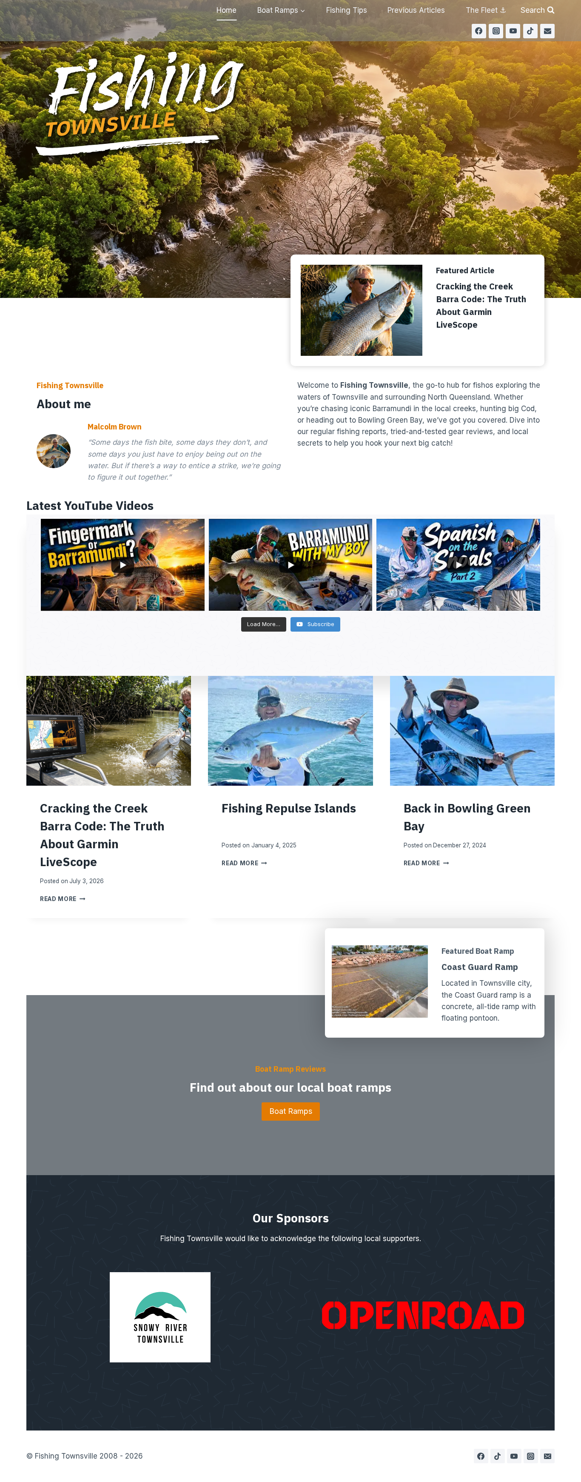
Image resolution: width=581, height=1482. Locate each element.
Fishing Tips (346, 10)
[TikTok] (530, 31)
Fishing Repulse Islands (289, 808)
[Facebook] (479, 31)
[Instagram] (496, 31)
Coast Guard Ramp (479, 967)
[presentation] (108, 731)
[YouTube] (513, 31)
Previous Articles (416, 10)
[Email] (547, 31)
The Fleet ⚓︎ (486, 10)
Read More (62, 898)
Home (226, 10)
